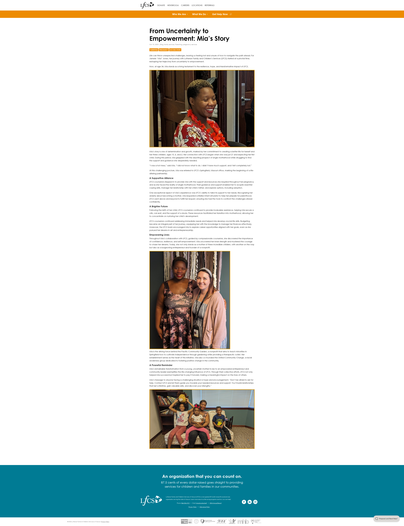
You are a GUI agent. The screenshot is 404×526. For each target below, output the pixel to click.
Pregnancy (163, 50)
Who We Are (179, 14)
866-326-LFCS (185, 503)
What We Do (199, 14)
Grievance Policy (205, 507)
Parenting (178, 44)
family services (169, 44)
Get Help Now (220, 14)
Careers (185, 5)
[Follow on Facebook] (244, 502)
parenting (154, 50)
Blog (161, 44)
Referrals (209, 5)
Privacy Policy (193, 507)
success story (175, 50)
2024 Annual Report (216, 503)
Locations (197, 5)
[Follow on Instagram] (255, 502)
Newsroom (173, 5)
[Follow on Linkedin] (250, 502)
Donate (161, 5)
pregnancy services (190, 44)
